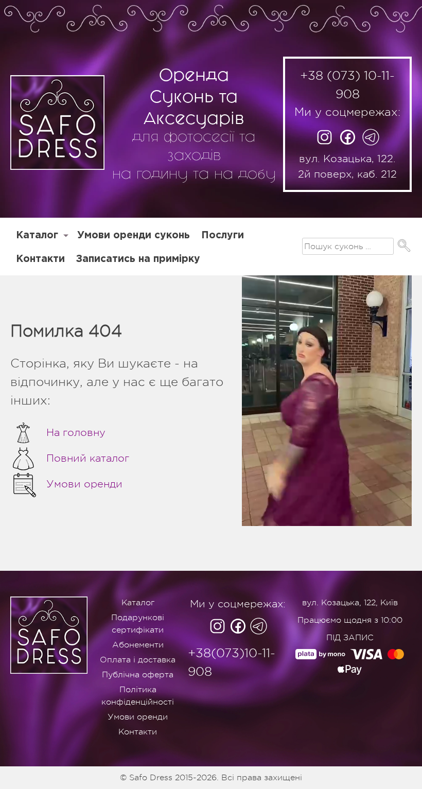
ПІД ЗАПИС (350, 637)
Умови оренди (84, 484)
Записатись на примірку (138, 259)
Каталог (37, 235)
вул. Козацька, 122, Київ (350, 602)
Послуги (222, 235)
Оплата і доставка (137, 659)
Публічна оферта (137, 674)
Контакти (40, 259)
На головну (76, 433)
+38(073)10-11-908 (231, 662)
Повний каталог (87, 458)
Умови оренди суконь (133, 235)
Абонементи (138, 645)
